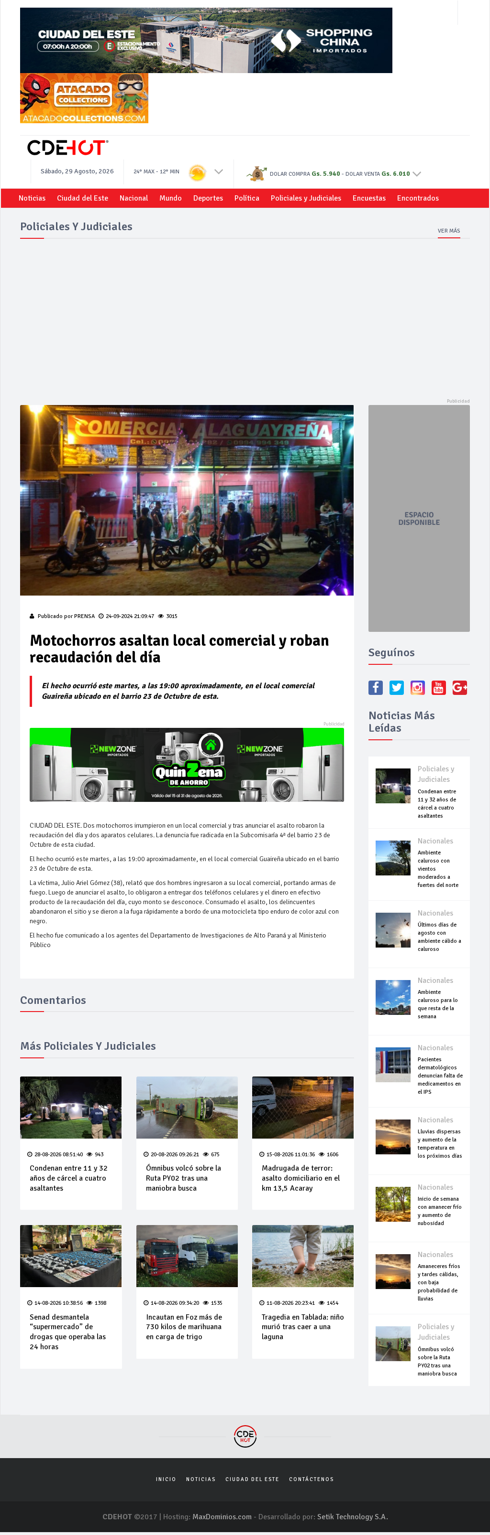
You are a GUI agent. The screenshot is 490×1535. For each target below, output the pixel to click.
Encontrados (418, 198)
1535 (217, 1303)
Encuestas (369, 198)
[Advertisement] (245, 319)
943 (99, 1154)
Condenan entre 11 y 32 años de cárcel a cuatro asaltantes (69, 1178)
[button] (219, 171)
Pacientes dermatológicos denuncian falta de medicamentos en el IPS (440, 1076)
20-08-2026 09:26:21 (175, 1154)
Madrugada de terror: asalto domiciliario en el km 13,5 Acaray (301, 1178)
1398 (100, 1303)
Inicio (166, 1479)
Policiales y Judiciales (306, 198)
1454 (332, 1303)
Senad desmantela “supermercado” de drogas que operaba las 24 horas (68, 1332)
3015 (172, 616)
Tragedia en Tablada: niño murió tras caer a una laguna (303, 1327)
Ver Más (449, 231)
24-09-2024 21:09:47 (130, 616)
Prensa (84, 616)
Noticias (32, 198)
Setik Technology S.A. (352, 1517)
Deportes (208, 198)
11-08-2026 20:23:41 (291, 1303)
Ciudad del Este (82, 198)
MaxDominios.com (222, 1517)
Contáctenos (311, 1479)
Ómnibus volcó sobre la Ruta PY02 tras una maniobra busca (183, 1178)
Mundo (170, 198)
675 (215, 1154)
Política (246, 198)
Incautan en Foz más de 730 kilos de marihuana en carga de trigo (184, 1327)
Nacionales (435, 841)
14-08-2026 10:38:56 (58, 1303)
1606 (332, 1154)
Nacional (134, 198)
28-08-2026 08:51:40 (58, 1154)
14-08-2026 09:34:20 (175, 1303)
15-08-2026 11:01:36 (291, 1154)
